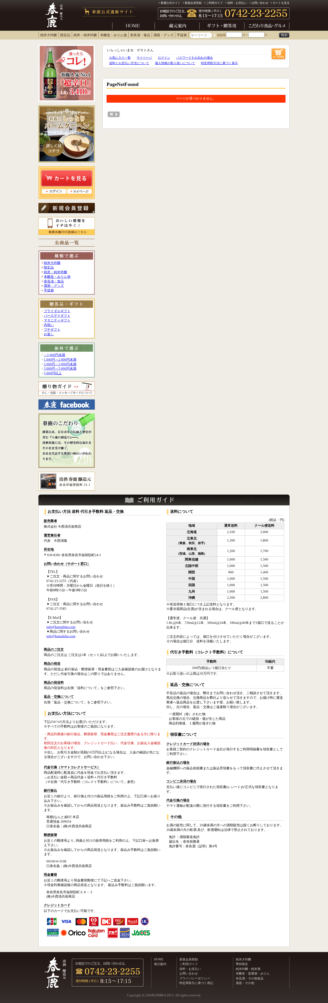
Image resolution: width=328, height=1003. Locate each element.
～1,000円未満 (54, 355)
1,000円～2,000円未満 (60, 359)
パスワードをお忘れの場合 (194, 57)
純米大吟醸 (48, 35)
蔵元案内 (160, 964)
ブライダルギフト (57, 311)
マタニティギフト (57, 320)
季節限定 (242, 964)
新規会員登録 (193, 2)
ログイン (164, 57)
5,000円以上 (53, 373)
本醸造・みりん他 (113, 35)
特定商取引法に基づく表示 (219, 63)
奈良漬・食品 (140, 35)
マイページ (144, 57)
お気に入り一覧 (120, 57)
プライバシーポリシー (194, 978)
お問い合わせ (259, 2)
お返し (49, 334)
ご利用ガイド (214, 2)
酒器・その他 (245, 983)
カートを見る (281, 2)
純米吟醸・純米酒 (248, 968)
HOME (158, 959)
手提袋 (182, 35)
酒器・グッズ (163, 35)
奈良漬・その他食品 (249, 978)
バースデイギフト (57, 316)
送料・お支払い (237, 2)
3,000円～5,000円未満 (60, 368)
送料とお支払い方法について (129, 63)
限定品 (65, 35)
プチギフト (52, 329)
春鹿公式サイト (170, 2)
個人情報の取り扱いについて (175, 63)
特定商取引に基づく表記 (196, 983)
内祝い (49, 325)
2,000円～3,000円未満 (60, 364)
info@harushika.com (60, 627)
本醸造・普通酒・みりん (253, 973)
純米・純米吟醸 (85, 35)
